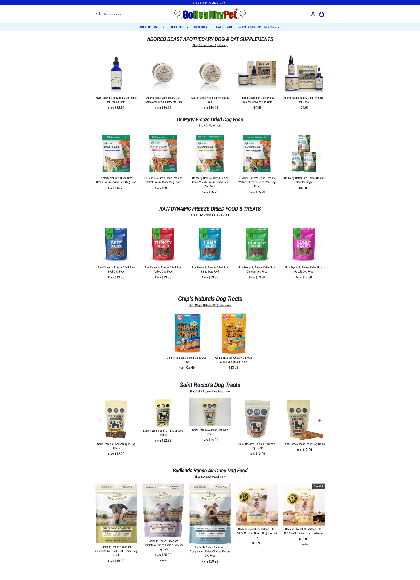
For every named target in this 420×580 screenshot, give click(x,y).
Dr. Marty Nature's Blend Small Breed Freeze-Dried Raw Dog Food (116, 180)
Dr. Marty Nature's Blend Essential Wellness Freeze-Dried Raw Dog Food (257, 182)
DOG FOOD (178, 27)
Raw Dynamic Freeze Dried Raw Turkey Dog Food (163, 269)
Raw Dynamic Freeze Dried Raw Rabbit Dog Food (304, 269)
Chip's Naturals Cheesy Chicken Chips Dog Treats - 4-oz (233, 360)
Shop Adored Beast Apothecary (210, 45)
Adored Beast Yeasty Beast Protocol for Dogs (304, 100)
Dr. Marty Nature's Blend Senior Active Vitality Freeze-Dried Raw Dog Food (210, 182)
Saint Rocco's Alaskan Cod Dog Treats (210, 432)
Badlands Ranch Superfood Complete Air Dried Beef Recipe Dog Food (116, 551)
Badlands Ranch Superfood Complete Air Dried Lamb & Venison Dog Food (163, 545)
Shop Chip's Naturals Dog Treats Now (210, 305)
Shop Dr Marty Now (210, 125)
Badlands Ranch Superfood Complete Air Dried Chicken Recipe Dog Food (210, 551)
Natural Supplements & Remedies (257, 27)
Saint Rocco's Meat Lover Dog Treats (304, 444)
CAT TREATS (224, 27)
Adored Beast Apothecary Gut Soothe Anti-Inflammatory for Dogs (163, 100)
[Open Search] (98, 14)
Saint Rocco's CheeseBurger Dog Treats (116, 446)
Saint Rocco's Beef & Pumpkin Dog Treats (163, 433)
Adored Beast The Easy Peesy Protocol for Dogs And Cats (257, 100)
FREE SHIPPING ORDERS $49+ (210, 2)
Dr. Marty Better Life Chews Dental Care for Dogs (304, 180)
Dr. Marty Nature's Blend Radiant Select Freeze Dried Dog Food (163, 180)
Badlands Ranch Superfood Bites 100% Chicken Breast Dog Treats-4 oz (257, 533)
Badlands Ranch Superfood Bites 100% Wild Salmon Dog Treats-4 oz (304, 531)
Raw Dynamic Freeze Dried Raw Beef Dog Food (116, 269)
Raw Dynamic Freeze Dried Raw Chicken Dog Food (257, 269)
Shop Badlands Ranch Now (210, 477)
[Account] (313, 14)
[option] (113, 164)
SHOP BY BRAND (151, 27)
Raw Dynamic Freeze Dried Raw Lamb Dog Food (210, 269)
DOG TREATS (202, 27)
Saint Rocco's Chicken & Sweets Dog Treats (256, 446)
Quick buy (116, 88)
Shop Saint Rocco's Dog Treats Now (210, 391)
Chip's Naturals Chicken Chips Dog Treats (187, 360)
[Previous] (101, 156)
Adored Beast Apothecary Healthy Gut (210, 100)
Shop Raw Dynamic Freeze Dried (210, 215)
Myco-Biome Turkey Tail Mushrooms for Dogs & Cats (116, 100)
